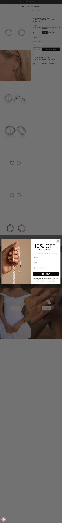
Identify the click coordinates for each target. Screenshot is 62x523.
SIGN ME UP (45, 274)
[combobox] (36, 268)
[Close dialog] (58, 241)
